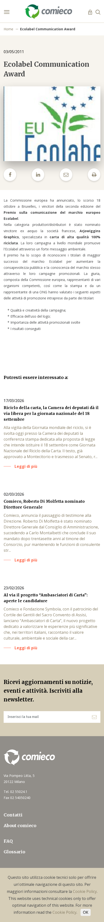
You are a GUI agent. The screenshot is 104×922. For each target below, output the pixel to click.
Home (8, 29)
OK (85, 912)
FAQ (8, 841)
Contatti (13, 815)
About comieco (20, 825)
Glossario (14, 852)
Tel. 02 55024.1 (15, 791)
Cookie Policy (85, 891)
